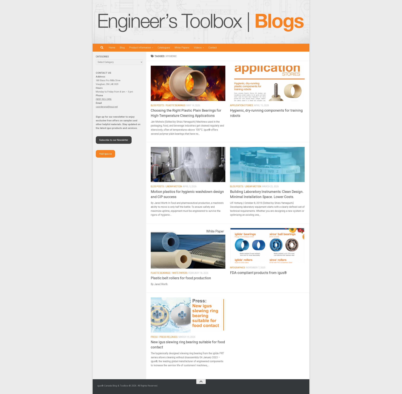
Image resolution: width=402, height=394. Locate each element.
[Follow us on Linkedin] (288, 387)
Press (154, 337)
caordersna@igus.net (107, 106)
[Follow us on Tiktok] (299, 387)
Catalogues (164, 47)
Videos (198, 47)
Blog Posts (157, 105)
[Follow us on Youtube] (292, 387)
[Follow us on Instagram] (284, 387)
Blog (122, 47)
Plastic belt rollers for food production (181, 278)
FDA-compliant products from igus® (258, 273)
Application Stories (241, 105)
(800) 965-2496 (103, 99)
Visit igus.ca (105, 153)
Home (112, 47)
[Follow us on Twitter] (296, 387)
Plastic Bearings (175, 105)
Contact (212, 47)
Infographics (237, 267)
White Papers (181, 47)
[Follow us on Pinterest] (303, 387)
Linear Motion (174, 186)
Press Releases (169, 337)
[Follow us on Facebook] (281, 387)
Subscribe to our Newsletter (113, 140)
